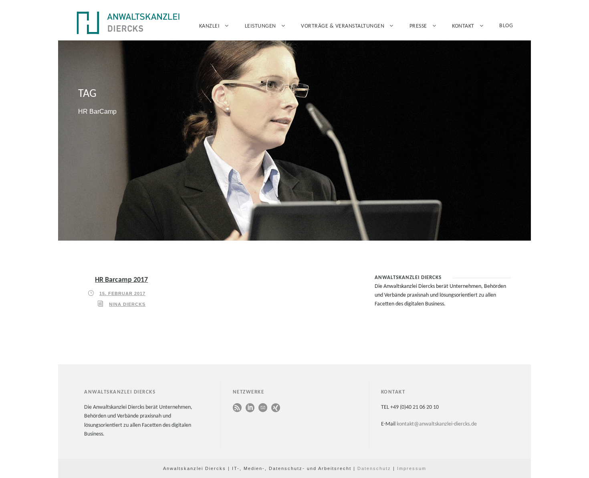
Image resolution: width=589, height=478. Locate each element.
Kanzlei (209, 26)
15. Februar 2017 (122, 293)
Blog (506, 26)
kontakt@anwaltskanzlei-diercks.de (437, 424)
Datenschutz (374, 468)
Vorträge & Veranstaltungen (342, 26)
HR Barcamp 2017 (121, 280)
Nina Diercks (127, 304)
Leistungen (260, 26)
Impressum (411, 468)
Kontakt (463, 26)
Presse (418, 26)
